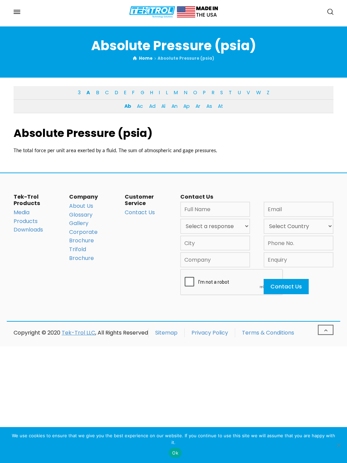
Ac (140, 106)
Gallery (78, 223)
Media (21, 212)
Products (26, 221)
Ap (186, 106)
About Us (81, 206)
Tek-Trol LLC (78, 333)
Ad (152, 106)
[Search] (329, 12)
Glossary (81, 215)
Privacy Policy (209, 333)
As (209, 106)
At (220, 106)
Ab (127, 106)
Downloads (28, 230)
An (174, 106)
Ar (198, 106)
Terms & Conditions (268, 333)
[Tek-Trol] (173, 12)
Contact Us (140, 212)
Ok (175, 453)
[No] (338, 445)
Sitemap (166, 333)
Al (163, 106)
